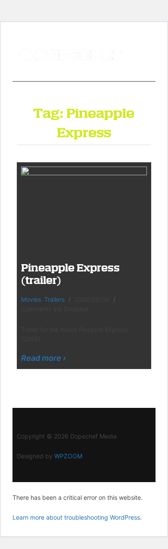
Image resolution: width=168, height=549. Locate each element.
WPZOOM (68, 456)
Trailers (54, 299)
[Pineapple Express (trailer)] (84, 207)
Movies (31, 299)
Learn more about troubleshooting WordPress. (77, 517)
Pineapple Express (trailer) (70, 273)
